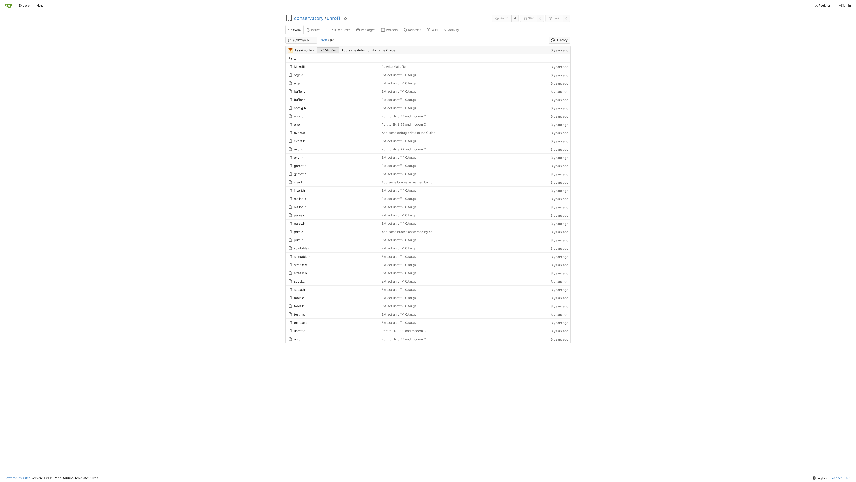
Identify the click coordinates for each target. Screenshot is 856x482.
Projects (392, 30)
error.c (298, 116)
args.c (298, 75)
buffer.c (299, 91)
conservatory (309, 18)
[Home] (8, 6)
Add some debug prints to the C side (368, 50)
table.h (299, 306)
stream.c (300, 265)
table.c (299, 298)
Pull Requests (340, 30)
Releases (414, 30)
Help (40, 5)
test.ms (299, 314)
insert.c (299, 182)
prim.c (298, 232)
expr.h (298, 157)
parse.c (299, 215)
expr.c (298, 149)
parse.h (299, 223)
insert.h (299, 190)
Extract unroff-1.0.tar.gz (399, 75)
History (562, 40)
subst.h (299, 289)
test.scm (300, 322)
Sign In (846, 5)
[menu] (820, 478)
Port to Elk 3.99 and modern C (404, 116)
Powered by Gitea (17, 478)
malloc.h (300, 207)
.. (295, 58)
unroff (333, 18)
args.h (298, 83)
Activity (453, 30)
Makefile (300, 67)
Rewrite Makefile (394, 67)
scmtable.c (302, 248)
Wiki (435, 30)
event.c (299, 133)
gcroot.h (300, 174)
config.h (300, 108)
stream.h (300, 273)
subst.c (299, 281)
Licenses (836, 478)
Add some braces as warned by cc (407, 182)
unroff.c (299, 331)
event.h (299, 141)
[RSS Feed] (346, 18)
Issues (315, 30)
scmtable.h (302, 256)
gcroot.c (300, 166)
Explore (24, 5)
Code (297, 30)
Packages (368, 30)
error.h (298, 124)
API (848, 478)
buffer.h (299, 100)
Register (824, 5)
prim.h (298, 240)
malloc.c (300, 199)
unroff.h (299, 339)
